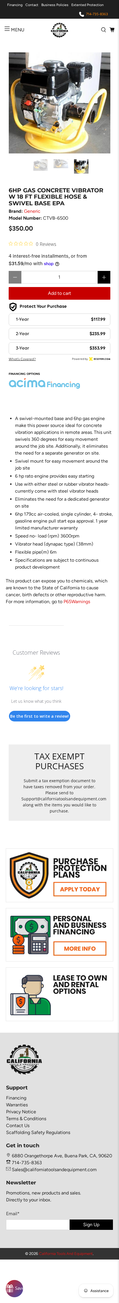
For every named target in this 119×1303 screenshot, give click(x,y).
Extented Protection (87, 5)
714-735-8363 (97, 14)
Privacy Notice (21, 1111)
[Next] (101, 102)
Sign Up (91, 1224)
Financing (15, 5)
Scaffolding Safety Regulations (38, 1132)
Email (13, 1213)
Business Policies (54, 5)
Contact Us (17, 1125)
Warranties (17, 1105)
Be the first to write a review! (39, 716)
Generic (32, 211)
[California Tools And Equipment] (59, 29)
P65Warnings (77, 601)
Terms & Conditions (26, 1118)
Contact (31, 5)
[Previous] (18, 102)
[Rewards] (14, 1288)
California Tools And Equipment (66, 1253)
